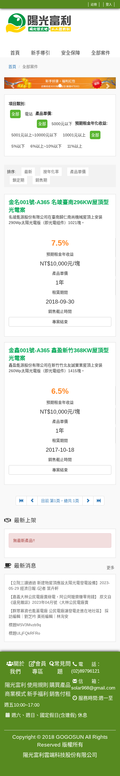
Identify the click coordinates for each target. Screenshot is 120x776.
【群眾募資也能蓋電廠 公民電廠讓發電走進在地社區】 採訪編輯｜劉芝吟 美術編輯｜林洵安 (59, 614)
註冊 (94, 4)
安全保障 (70, 53)
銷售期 (41, 180)
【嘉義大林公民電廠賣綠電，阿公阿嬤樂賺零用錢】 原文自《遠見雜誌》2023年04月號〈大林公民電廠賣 (60, 600)
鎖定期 (18, 180)
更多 (110, 567)
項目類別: (17, 103)
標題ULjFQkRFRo (24, 633)
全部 (95, 135)
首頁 (15, 53)
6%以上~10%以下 (46, 146)
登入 (109, 4)
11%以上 (74, 146)
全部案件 (100, 53)
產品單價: (43, 113)
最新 (28, 171)
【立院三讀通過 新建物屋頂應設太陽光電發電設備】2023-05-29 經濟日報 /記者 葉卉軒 (59, 586)
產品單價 (78, 171)
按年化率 (51, 171)
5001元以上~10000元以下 (34, 135)
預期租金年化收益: (91, 123)
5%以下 (18, 146)
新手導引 (40, 53)
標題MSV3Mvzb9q (25, 625)
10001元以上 (74, 135)
